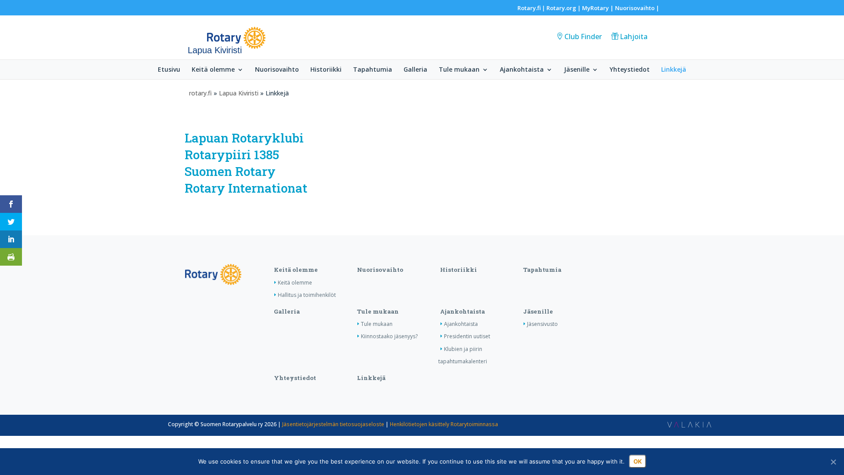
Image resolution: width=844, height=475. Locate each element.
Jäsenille (576, 69)
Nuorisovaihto (635, 8)
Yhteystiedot (630, 69)
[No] (833, 461)
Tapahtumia (372, 69)
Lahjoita (634, 36)
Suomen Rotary (230, 171)
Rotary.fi (529, 8)
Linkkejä (673, 69)
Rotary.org (561, 8)
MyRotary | (598, 8)
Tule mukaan (459, 69)
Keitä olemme (213, 69)
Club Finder (583, 36)
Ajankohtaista (522, 69)
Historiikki (326, 69)
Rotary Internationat (246, 188)
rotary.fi (200, 93)
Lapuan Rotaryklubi (244, 138)
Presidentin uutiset (467, 336)
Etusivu (169, 69)
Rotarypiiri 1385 (232, 154)
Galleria (415, 69)
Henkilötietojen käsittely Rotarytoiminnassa (444, 424)
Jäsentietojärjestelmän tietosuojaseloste (333, 424)
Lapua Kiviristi (238, 93)
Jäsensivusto (542, 324)
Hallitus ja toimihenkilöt (307, 295)
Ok (637, 461)
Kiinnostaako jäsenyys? (389, 336)
